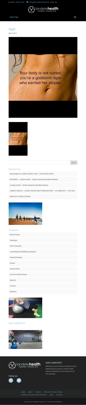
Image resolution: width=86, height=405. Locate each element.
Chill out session (16, 246)
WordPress (58, 402)
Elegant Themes (39, 402)
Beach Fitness (15, 235)
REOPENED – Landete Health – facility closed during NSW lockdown (34, 179)
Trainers (13, 286)
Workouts (13, 292)
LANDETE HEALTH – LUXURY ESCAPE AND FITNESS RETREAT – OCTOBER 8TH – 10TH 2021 (42, 191)
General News (15, 269)
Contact (59, 395)
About (30, 392)
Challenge (13, 240)
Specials (13, 280)
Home (23, 392)
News (51, 395)
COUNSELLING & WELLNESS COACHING (34, 395)
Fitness (12, 263)
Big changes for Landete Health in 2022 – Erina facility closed (32, 174)
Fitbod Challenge (16, 257)
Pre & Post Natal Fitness (18, 274)
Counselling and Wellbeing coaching (23, 252)
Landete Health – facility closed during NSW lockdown (29, 185)
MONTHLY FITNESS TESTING (20, 196)
